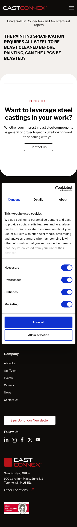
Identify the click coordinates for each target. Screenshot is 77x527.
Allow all (38, 322)
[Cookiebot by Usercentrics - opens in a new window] (55, 188)
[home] (32, 8)
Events (8, 377)
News (7, 392)
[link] (38, 147)
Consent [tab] (14, 199)
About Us (10, 363)
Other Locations (16, 490)
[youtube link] (38, 439)
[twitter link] (30, 439)
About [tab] (63, 199)
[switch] (66, 280)
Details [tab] (38, 199)
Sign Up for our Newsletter (29, 420)
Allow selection (38, 335)
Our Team (10, 370)
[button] (71, 7)
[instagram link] (14, 439)
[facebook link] (22, 439)
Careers (9, 385)
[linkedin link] (6, 439)
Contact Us (38, 147)
